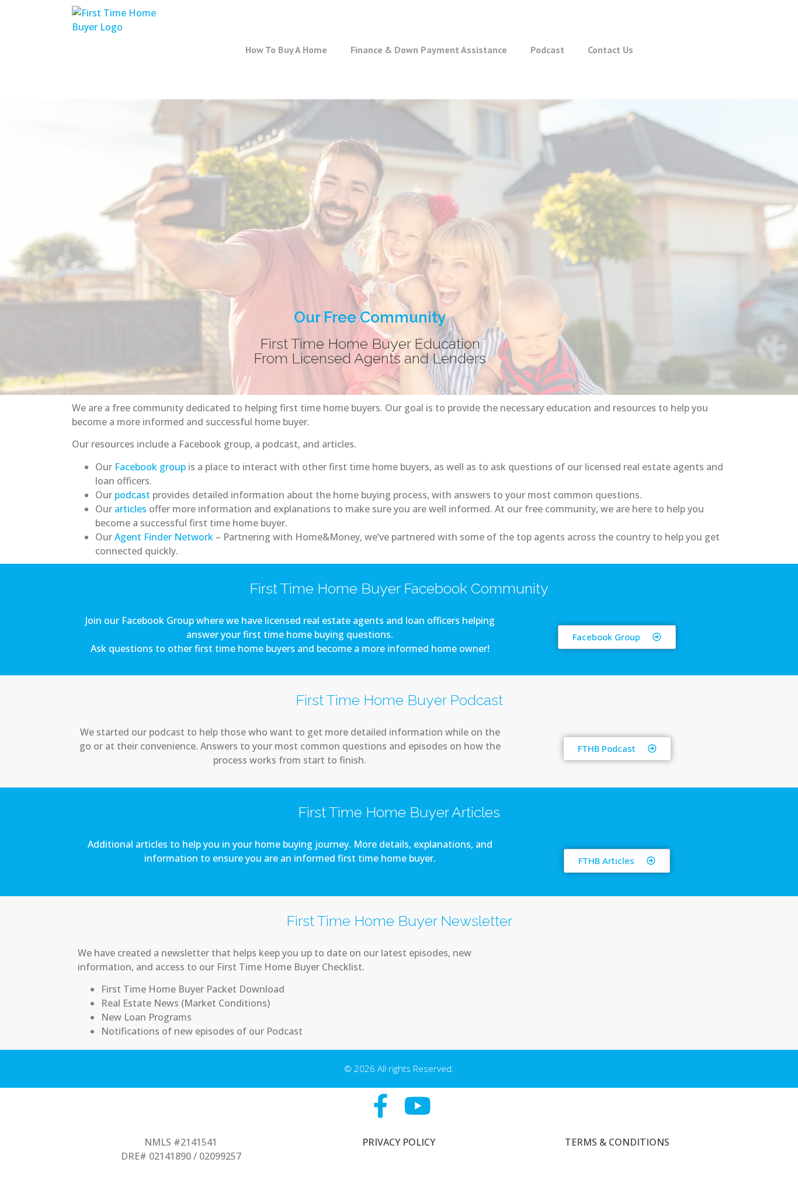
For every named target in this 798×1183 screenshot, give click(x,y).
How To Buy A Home (286, 49)
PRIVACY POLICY (398, 1142)
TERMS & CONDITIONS (617, 1142)
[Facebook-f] (381, 1106)
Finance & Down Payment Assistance (429, 49)
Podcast (547, 49)
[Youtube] (417, 1106)
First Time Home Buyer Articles (399, 812)
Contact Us (610, 49)
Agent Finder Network (164, 536)
